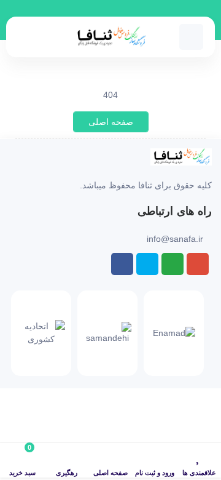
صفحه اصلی (110, 122)
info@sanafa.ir (175, 239)
